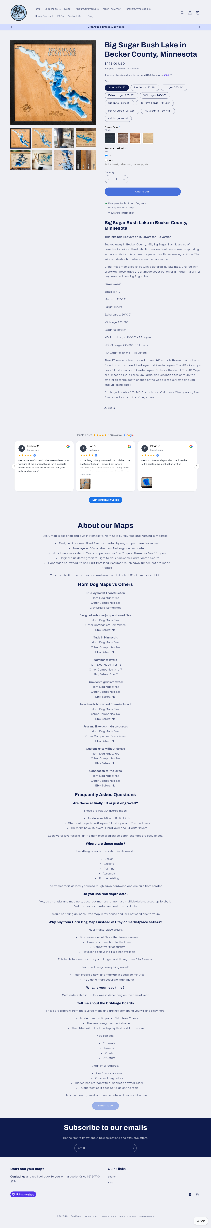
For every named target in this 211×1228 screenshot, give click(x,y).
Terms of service (127, 1216)
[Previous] (14, 466)
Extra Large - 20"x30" (121, 95)
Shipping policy (146, 1216)
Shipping (109, 69)
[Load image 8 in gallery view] (86, 160)
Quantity (109, 172)
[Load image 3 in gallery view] (64, 138)
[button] (52, 9)
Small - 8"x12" (116, 87)
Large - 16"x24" (174, 87)
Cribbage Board (118, 118)
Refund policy (92, 1216)
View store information (121, 213)
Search (112, 1177)
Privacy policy (109, 1216)
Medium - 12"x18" (145, 87)
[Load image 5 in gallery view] (20, 160)
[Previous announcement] (11, 27)
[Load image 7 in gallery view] (64, 160)
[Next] (197, 466)
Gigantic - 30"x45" (119, 103)
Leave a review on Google (105, 500)
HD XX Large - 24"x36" (122, 111)
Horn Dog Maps (73, 1216)
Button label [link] (105, 1105)
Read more (85, 475)
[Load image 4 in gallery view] (86, 138)
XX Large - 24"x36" (154, 95)
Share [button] (111, 408)
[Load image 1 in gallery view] (20, 138)
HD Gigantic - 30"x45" (158, 111)
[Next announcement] (199, 27)
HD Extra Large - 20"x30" (154, 103)
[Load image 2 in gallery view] (42, 138)
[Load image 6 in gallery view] (42, 160)
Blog (110, 1183)
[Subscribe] (132, 1148)
